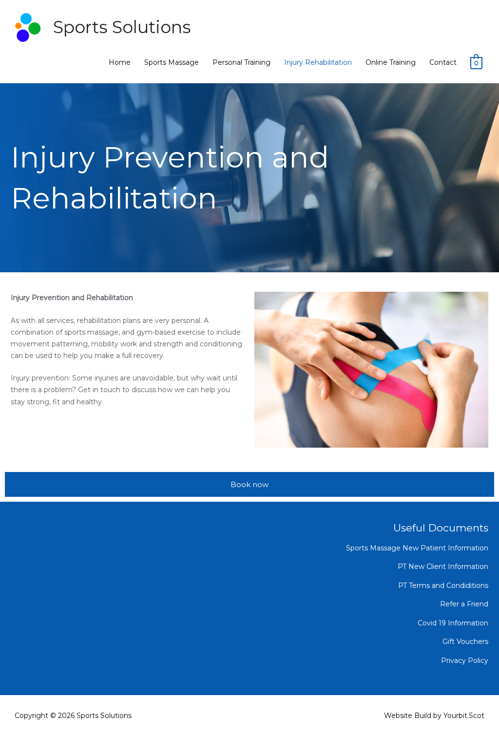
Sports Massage (171, 62)
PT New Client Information (443, 566)
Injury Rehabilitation (318, 62)
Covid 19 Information (453, 623)
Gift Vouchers (465, 641)
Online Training (390, 62)
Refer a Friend (464, 604)
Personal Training (241, 62)
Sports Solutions (122, 27)
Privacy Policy (464, 660)
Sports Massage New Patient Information (417, 548)
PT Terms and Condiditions (443, 585)
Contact (443, 62)
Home (120, 62)
